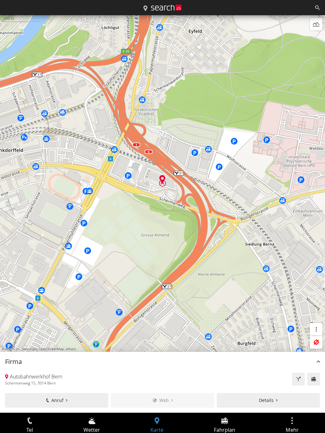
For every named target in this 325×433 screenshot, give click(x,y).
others (71, 349)
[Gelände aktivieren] (316, 24)
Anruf (57, 400)
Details (266, 400)
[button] (162, 179)
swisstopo (29, 349)
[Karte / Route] (145, 8)
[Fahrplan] (313, 379)
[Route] (298, 379)
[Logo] (166, 7)
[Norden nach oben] (316, 39)
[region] (162, 214)
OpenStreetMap (51, 349)
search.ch (12, 349)
